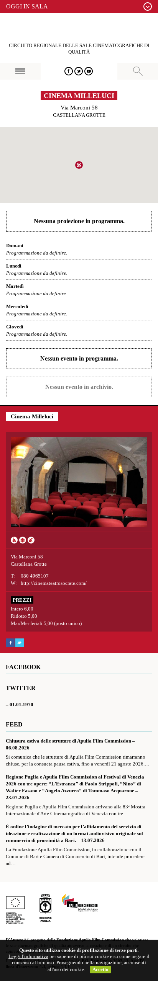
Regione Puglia (45, 909)
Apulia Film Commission (80, 903)
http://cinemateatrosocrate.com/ (54, 583)
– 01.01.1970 (19, 704)
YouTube (88, 71)
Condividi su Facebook (10, 642)
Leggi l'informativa (28, 956)
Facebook (68, 71)
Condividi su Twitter (19, 642)
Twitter (78, 71)
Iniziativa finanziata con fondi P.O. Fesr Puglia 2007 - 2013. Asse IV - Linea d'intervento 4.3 (15, 909)
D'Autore (79, 28)
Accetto (100, 969)
